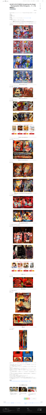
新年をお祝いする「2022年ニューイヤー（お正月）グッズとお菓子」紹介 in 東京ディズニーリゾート (13, 394)
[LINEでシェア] (40, 8)
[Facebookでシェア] (40, 7)
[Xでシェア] (40, 5)
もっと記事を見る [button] (34, 398)
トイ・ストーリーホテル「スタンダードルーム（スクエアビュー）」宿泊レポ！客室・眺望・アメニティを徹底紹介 (31, 394)
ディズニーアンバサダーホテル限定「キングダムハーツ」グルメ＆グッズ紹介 (22, 394)
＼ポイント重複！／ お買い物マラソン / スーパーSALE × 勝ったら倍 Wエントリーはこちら (24, 124)
